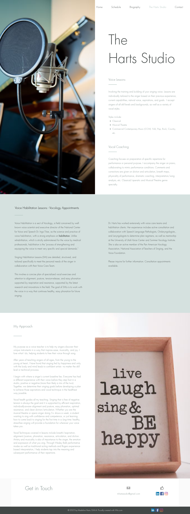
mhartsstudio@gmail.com (128, 493)
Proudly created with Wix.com (110, 510)
